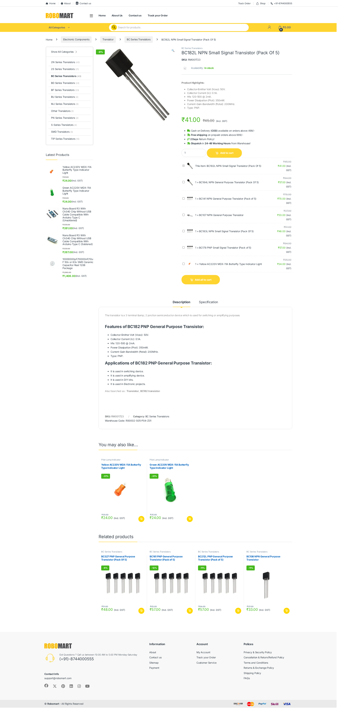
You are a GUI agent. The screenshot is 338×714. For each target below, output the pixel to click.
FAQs (247, 678)
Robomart (53, 703)
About (67, 3)
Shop (262, 3)
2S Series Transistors (65, 68)
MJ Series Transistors (65, 103)
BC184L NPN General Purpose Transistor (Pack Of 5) (229, 182)
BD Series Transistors (65, 82)
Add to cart (226, 152)
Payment (154, 667)
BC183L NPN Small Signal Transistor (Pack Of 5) (226, 231)
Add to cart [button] (141, 519)
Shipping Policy (252, 673)
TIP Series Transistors (65, 138)
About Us (117, 15)
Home (52, 3)
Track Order (244, 3)
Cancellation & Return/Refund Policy (264, 657)
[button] (172, 50)
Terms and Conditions (256, 662)
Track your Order (158, 15)
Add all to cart (203, 279)
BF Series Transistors (65, 89)
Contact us (85, 3)
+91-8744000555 (283, 3)
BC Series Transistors (139, 39)
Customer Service (206, 662)
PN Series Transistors (65, 117)
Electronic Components (76, 39)
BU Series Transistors (64, 96)
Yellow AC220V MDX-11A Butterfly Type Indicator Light (230, 263)
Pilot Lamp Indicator (111, 459)
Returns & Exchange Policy (259, 667)
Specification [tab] (208, 302)
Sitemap (154, 662)
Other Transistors (62, 110)
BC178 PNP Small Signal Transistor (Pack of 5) (225, 247)
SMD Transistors (62, 131)
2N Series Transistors (65, 62)
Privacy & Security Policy (258, 652)
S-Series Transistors (64, 124)
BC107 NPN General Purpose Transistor (221, 215)
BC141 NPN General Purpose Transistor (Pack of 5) (227, 198)
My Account (203, 652)
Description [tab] (181, 302)
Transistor (108, 39)
